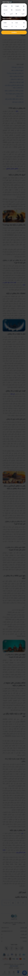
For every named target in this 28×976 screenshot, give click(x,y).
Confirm (14, 32)
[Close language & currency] (14, 488)
